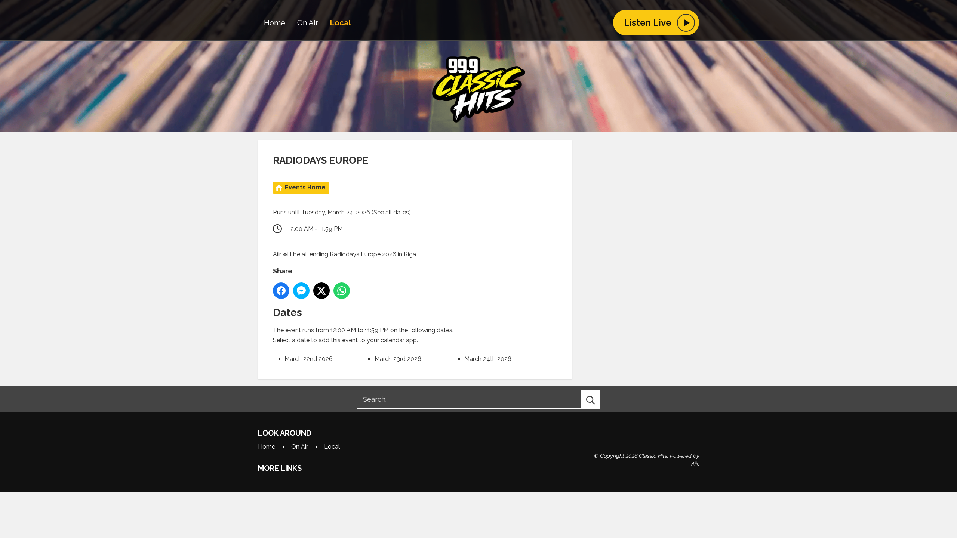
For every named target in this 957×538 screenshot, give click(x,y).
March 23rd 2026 (398, 358)
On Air (307, 22)
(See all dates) (391, 212)
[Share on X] (321, 290)
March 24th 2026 (487, 358)
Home (274, 22)
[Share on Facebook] (281, 290)
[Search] (597, 399)
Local (340, 22)
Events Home (305, 187)
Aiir (694, 464)
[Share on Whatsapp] (341, 290)
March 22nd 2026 (308, 358)
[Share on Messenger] (301, 290)
